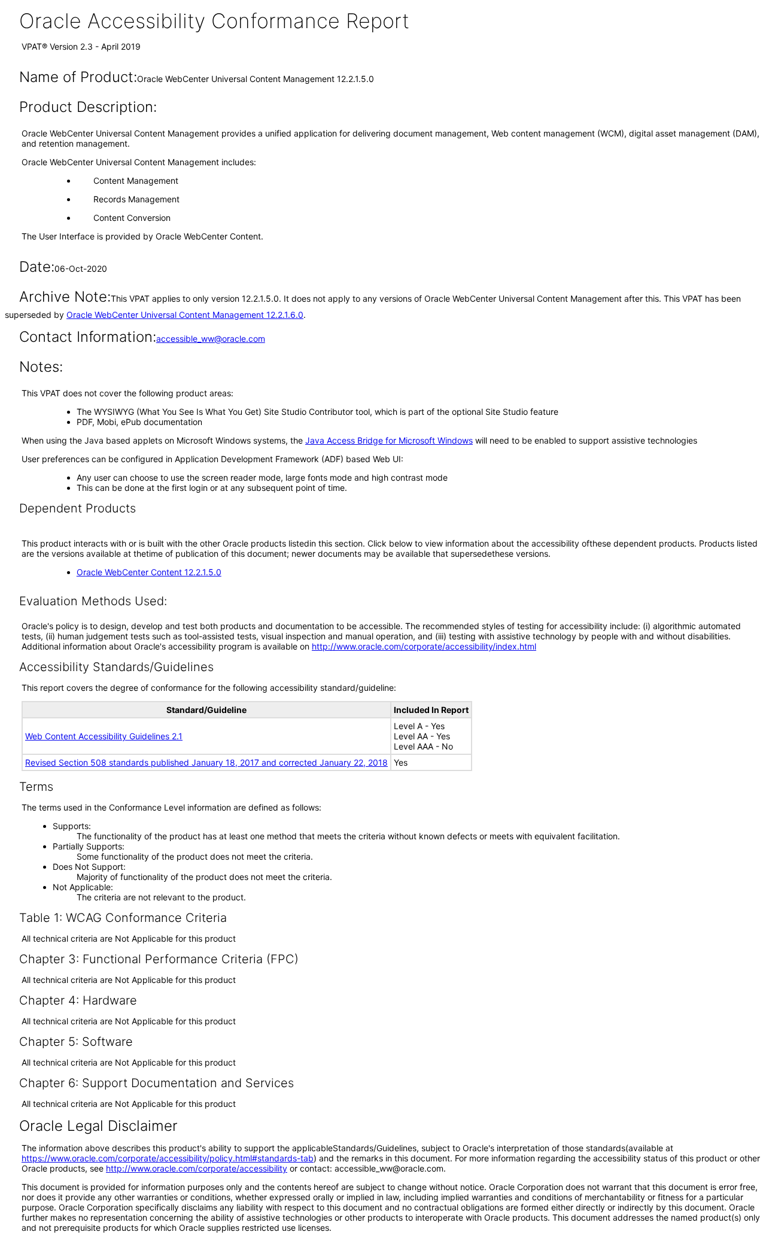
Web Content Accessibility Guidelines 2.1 (104, 736)
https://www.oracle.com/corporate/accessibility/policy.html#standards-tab (168, 1158)
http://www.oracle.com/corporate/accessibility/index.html (424, 646)
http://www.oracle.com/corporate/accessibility (196, 1168)
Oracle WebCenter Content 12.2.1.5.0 (149, 572)
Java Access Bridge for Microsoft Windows (389, 440)
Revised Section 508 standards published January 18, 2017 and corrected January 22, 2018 (206, 762)
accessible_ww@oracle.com (210, 338)
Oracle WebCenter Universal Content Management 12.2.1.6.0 (184, 315)
